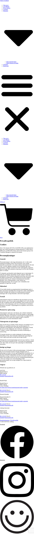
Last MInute (6, 6)
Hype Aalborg (6, 8)
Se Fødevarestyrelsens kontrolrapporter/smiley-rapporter (14, 387)
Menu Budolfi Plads (11, 61)
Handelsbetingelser (4, 420)
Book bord (6, 66)
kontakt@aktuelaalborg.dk (6, 376)
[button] (17, 102)
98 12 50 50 (3, 374)
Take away (6, 5)
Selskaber (5, 64)
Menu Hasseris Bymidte (12, 63)
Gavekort (5, 9)
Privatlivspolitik (14, 420)
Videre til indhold (4, 0)
